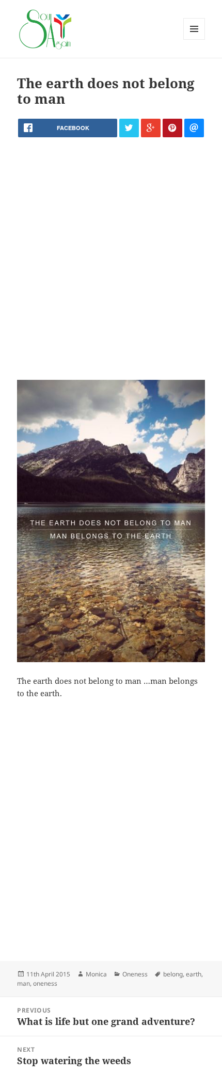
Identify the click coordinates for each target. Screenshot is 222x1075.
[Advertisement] (111, 259)
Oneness (135, 974)
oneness (45, 983)
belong (173, 974)
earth (193, 974)
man (23, 983)
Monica (96, 974)
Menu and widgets (194, 39)
